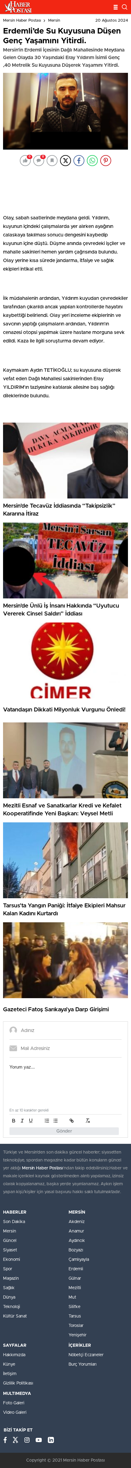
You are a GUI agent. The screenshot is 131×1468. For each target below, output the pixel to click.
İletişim (9, 1374)
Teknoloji (11, 1307)
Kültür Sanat (15, 1316)
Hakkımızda (14, 1355)
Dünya (9, 1297)
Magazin (11, 1278)
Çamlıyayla (79, 1259)
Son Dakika (14, 1222)
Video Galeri (15, 1412)
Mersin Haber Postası (22, 21)
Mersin (54, 21)
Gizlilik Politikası (18, 1383)
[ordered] (47, 1120)
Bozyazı (76, 1250)
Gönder (64, 1131)
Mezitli (75, 1288)
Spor (7, 1269)
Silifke (74, 1307)
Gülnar (75, 1278)
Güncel (9, 1241)
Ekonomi (11, 1259)
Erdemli (76, 1269)
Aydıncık (77, 1241)
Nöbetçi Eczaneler (86, 1355)
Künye (9, 1364)
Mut (72, 1297)
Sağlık (9, 1288)
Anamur (76, 1231)
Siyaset (10, 1250)
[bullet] (55, 1120)
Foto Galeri (13, 1403)
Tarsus (75, 1316)
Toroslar (76, 1326)
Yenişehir (78, 1335)
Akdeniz (77, 1222)
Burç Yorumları (83, 1364)
